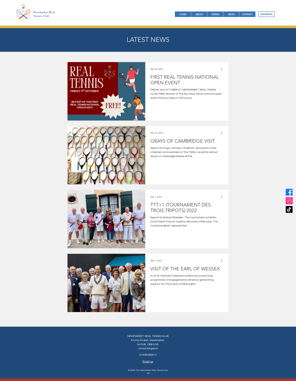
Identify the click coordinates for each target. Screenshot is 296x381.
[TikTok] (289, 209)
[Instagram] (289, 200)
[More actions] (223, 69)
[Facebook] (289, 192)
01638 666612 (148, 354)
